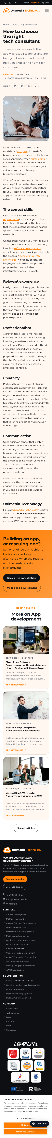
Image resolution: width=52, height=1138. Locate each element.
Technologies (12, 1013)
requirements (11, 219)
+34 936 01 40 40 (14, 895)
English (35, 3)
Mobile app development (22, 587)
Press (8, 1026)
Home (6, 24)
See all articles (26, 828)
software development (27, 248)
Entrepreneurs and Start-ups (19, 981)
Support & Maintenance (17, 961)
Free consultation (15, 879)
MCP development (15, 919)
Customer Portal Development (20, 953)
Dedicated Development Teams (21, 940)
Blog (14, 24)
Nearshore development (17, 944)
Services (9, 910)
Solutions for (13, 976)
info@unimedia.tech (16, 899)
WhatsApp (11, 904)
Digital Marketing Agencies (19, 994)
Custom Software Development (21, 923)
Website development (16, 927)
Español (45, 3)
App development (29, 24)
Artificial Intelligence (16, 915)
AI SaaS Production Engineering (21, 957)
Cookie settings (25, 1119)
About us (10, 1021)
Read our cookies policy (28, 1112)
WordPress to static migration (20, 932)
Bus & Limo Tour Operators (18, 998)
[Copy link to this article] (36, 86)
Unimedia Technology (25, 509)
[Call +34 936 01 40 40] (5, 2)
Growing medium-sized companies (23, 985)
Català (26, 3)
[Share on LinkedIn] (15, 86)
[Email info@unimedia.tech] (15, 2)
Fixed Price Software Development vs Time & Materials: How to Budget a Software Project (26, 665)
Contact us (11, 1030)
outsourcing (38, 158)
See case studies (14, 887)
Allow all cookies (25, 1132)
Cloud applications (15, 949)
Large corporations (15, 989)
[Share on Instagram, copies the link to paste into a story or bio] (29, 86)
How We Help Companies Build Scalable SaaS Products (23, 729)
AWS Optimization (15, 970)
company (22, 151)
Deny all (25, 1125)
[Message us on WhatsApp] (10, 2)
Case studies (12, 1009)
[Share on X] (22, 86)
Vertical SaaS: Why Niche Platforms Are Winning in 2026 (24, 794)
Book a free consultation (21, 578)
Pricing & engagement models (20, 966)
